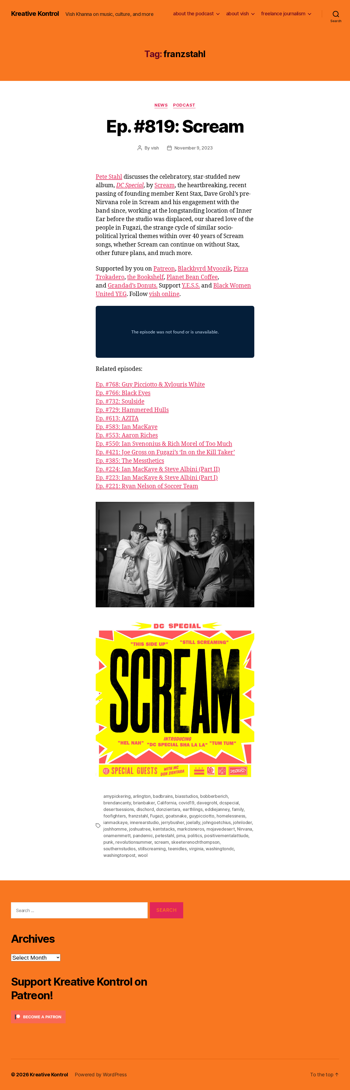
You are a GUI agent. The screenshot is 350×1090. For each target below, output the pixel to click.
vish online (164, 294)
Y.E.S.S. (191, 285)
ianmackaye (115, 822)
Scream (164, 185)
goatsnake (176, 816)
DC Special (130, 185)
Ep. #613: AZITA (117, 418)
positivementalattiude (226, 835)
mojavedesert (220, 829)
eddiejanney (217, 809)
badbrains (163, 796)
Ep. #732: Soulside (120, 401)
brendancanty (117, 802)
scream (161, 842)
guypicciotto (201, 816)
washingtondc (220, 848)
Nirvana (244, 829)
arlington (142, 796)
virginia (196, 848)
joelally (193, 822)
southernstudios (119, 848)
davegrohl (207, 802)
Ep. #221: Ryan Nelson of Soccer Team (147, 486)
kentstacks (164, 829)
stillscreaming (151, 848)
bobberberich (214, 796)
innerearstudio (144, 822)
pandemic (143, 835)
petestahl (164, 835)
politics (195, 835)
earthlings (193, 809)
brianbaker (143, 802)
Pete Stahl (109, 177)
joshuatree (139, 829)
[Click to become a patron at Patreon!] (97, 1016)
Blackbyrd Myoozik (204, 268)
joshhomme (115, 829)
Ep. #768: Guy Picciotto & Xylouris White (150, 384)
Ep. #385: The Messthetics (130, 461)
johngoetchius (216, 822)
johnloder (242, 822)
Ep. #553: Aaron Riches (127, 435)
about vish (237, 13)
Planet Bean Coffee (192, 277)
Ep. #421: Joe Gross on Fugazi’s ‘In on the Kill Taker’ (165, 452)
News (161, 105)
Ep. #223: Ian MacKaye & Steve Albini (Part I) (157, 478)
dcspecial (229, 802)
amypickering (117, 796)
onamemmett (116, 835)
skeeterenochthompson (195, 842)
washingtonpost (119, 855)
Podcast (184, 105)
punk (108, 842)
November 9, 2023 (193, 148)
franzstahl (138, 816)
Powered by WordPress (101, 1074)
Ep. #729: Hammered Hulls (132, 410)
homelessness (231, 816)
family (238, 809)
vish (155, 148)
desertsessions (118, 809)
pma (180, 835)
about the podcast (193, 13)
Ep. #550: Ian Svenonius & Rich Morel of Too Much (164, 444)
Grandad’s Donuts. (133, 285)
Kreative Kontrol (35, 13)
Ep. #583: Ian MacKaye (127, 427)
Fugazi (156, 816)
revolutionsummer (133, 842)
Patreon (164, 268)
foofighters (114, 816)
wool (143, 855)
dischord (145, 809)
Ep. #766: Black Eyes (123, 393)
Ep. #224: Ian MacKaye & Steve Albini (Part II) (158, 469)
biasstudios (186, 796)
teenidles (177, 848)
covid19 (186, 802)
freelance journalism (283, 13)
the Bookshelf (145, 277)
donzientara (168, 809)
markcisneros (190, 829)
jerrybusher (172, 822)
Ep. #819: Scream (175, 126)
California (166, 802)
